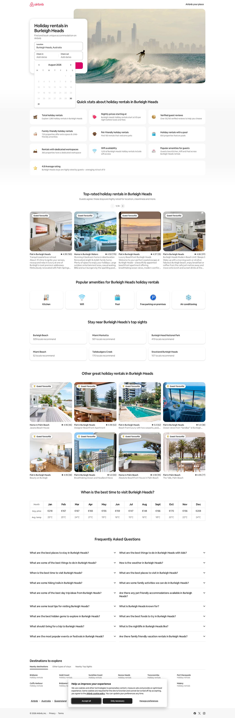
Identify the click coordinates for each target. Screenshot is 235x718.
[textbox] (46, 57)
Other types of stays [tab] (61, 666)
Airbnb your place (195, 4)
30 (71, 98)
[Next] (122, 206)
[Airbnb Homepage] (37, 4)
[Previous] (112, 206)
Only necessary (117, 701)
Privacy (52, 713)
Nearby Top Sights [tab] (83, 666)
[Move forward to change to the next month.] (70, 65)
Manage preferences (149, 701)
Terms (61, 713)
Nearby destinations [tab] (39, 666)
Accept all (86, 701)
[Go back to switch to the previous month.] (39, 65)
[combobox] (58, 47)
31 (39, 104)
